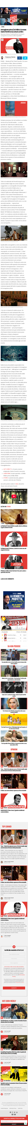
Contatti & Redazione (4, 1108)
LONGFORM (6, 473)
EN (12, 1114)
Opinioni (5, 766)
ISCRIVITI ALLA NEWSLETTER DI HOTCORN (14, 1118)
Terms (23, 982)
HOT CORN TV (7, 469)
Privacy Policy (18, 982)
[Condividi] (19, 58)
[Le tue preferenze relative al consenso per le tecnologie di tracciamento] (25, 1123)
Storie (8, 506)
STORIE (5, 478)
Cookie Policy (20, 1108)
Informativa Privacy (12, 1108)
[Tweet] (25, 58)
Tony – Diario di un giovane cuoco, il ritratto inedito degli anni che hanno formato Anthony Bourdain (14, 769)
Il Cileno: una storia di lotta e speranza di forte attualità (13, 790)
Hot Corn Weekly (7, 1018)
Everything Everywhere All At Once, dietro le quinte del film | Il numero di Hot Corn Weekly (13, 1052)
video (16, 484)
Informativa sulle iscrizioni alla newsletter (14, 966)
